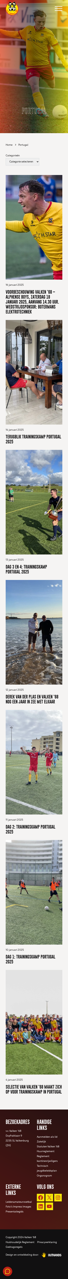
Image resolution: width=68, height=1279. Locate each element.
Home (9, 145)
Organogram (44, 1175)
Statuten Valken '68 (48, 1146)
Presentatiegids (14, 1211)
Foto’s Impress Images (18, 1206)
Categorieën (13, 155)
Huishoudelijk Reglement (20, 1242)
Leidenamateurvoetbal (19, 1202)
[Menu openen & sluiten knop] (58, 8)
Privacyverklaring (47, 1242)
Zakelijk (41, 1141)
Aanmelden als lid (47, 1137)
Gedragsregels (14, 1247)
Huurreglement (45, 1151)
